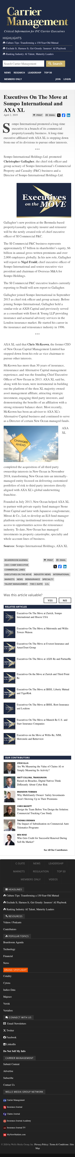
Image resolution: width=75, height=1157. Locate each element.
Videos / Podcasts (12, 922)
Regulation (41, 871)
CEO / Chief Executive (16, 565)
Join (58, 79)
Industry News (42, 574)
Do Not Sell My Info (14, 1051)
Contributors (9, 929)
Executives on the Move (18, 574)
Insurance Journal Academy (19, 1120)
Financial (8, 956)
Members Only (13, 79)
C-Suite (20, 863)
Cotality (7, 976)
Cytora (6, 983)
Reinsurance (32, 579)
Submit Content (11, 1064)
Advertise (8, 1071)
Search (57, 64)
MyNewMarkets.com (16, 1134)
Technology (9, 949)
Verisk (6, 1003)
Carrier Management (16, 1099)
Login (67, 79)
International (61, 574)
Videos (53, 879)
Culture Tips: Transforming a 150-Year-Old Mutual (32, 42)
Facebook (11, 1037)
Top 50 (48, 72)
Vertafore (8, 1010)
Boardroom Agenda (16, 560)
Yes (50, 600)
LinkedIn (10, 1044)
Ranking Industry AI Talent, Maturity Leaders (30, 54)
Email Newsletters (16, 1023)
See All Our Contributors (56, 849)
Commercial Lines (15, 570)
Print (39, 115)
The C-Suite (36, 584)
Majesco (7, 996)
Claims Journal (13, 1113)
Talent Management (16, 584)
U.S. (47, 584)
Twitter (10, 1030)
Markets (9, 579)
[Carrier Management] (37, 17)
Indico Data (9, 989)
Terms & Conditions (59, 1144)
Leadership (34, 72)
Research (19, 72)
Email (51, 115)
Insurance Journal (14, 1106)
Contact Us (9, 1084)
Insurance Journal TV (16, 1127)
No (65, 600)
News (7, 72)
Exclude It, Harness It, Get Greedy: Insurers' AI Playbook (36, 48)
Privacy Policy (41, 1144)
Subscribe (8, 1078)
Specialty (47, 579)
